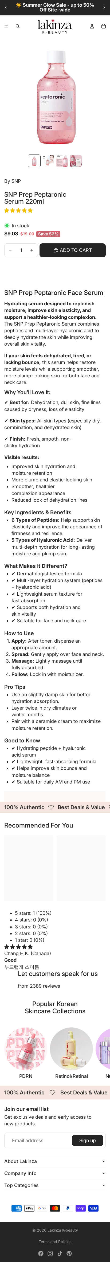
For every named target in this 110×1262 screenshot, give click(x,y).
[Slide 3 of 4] (62, 161)
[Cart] (103, 26)
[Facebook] (41, 1253)
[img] (18, 947)
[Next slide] (104, 7)
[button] (19, 210)
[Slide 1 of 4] (34, 161)
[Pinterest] (69, 1253)
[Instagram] (50, 1253)
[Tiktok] (60, 1253)
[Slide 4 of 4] (76, 161)
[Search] (17, 26)
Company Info (20, 1173)
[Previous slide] (6, 7)
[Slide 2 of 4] (48, 161)
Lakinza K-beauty (63, 1230)
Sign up (87, 1140)
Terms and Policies (55, 1241)
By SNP (12, 181)
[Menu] (6, 26)
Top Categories (21, 1185)
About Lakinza (20, 1161)
